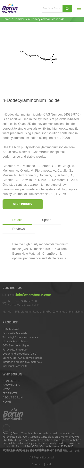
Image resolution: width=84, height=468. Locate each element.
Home (6, 19)
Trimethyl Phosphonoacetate (20, 337)
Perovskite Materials (15, 333)
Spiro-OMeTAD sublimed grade (23, 358)
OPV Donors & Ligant (16, 345)
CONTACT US (11, 381)
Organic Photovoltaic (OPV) (20, 353)
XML (49, 464)
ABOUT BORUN (13, 397)
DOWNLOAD (11, 385)
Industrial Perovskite (15, 366)
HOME (7, 401)
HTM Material (11, 329)
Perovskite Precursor (15, 349)
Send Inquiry (22, 204)
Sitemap (37, 464)
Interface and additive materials (22, 362)
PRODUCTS (10, 393)
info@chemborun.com (33, 295)
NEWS (7, 389)
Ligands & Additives (15, 341)
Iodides (19, 19)
